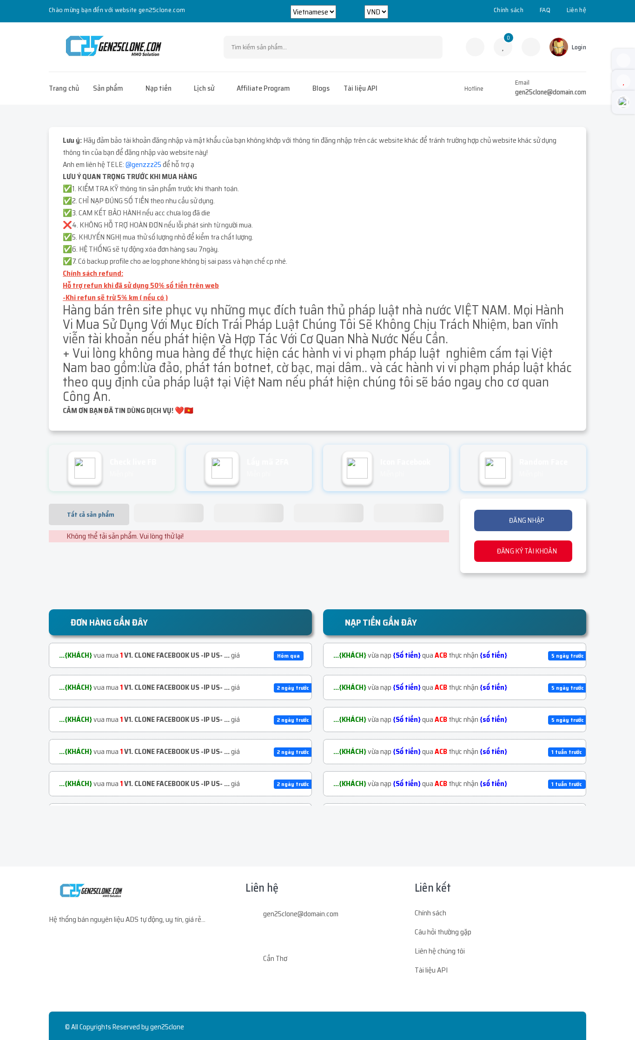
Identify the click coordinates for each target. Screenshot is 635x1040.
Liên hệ (576, 10)
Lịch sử (204, 88)
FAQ (545, 10)
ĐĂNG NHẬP (526, 520)
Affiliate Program (263, 88)
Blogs (321, 88)
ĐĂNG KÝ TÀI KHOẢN (525, 551)
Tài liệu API (360, 88)
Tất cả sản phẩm (90, 514)
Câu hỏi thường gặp (443, 932)
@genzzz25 (143, 164)
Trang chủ (64, 88)
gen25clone (167, 1027)
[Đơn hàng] (475, 47)
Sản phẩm (108, 88)
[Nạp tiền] (531, 47)
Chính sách (508, 10)
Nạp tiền (159, 88)
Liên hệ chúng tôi (440, 951)
